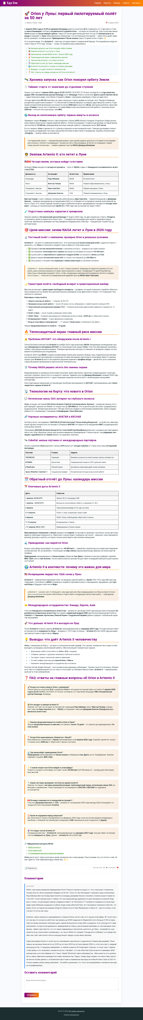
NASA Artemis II (34, 847)
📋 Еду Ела (10, 3)
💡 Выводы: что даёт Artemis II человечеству (47, 69)
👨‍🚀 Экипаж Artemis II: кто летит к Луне (44, 51)
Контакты (136, 3)
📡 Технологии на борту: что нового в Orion (46, 60)
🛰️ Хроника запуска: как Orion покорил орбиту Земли (50, 48)
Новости (107, 3)
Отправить (31, 995)
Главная (97, 3)
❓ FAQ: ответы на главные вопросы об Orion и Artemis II (51, 72)
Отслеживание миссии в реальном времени (46, 853)
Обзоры (116, 3)
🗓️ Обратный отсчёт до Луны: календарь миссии (48, 63)
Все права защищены (76, 1011)
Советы (126, 3)
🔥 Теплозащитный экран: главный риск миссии (48, 57)
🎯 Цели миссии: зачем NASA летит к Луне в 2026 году (50, 54)
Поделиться (30, 868)
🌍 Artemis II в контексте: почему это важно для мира (50, 66)
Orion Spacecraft (35, 850)
